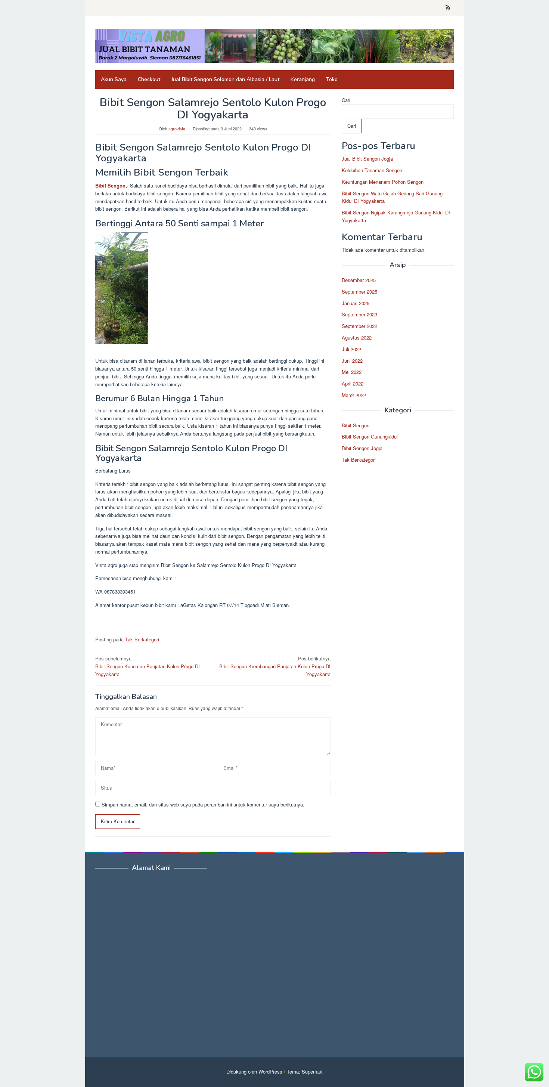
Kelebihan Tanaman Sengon (372, 170)
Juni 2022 (352, 360)
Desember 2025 (359, 280)
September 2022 (359, 325)
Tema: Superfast (305, 1071)
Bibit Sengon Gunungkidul (370, 436)
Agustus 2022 (357, 337)
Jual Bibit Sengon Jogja (367, 158)
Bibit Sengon (110, 185)
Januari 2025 (355, 303)
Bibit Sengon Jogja (362, 448)
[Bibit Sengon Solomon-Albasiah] (274, 45)
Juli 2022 (351, 349)
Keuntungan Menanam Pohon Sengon (383, 181)
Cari (346, 99)
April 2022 (352, 383)
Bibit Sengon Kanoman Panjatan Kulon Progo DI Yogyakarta (147, 666)
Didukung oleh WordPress (254, 1071)
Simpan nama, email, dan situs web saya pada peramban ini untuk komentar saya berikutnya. (203, 804)
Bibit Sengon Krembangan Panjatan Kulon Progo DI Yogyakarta (275, 666)
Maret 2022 (354, 395)
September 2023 (359, 314)
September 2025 (359, 291)
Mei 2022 (352, 372)
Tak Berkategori (142, 639)
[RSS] (448, 8)
